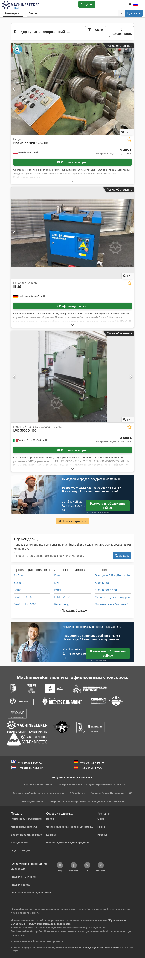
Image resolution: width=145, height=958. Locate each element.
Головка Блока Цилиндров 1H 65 (111, 793)
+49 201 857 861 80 (30, 768)
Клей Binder (103, 583)
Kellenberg (61, 604)
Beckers (19, 583)
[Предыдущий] (14, 89)
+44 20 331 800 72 (30, 762)
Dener (58, 575)
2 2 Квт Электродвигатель (36, 784)
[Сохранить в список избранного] (129, 139)
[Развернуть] (72, 181)
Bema (17, 590)
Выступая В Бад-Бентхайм (112, 575)
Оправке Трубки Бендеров (112, 597)
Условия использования (120, 947)
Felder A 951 (62, 597)
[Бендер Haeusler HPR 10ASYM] (72, 89)
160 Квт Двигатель (32, 801)
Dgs (56, 583)
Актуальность (122, 34)
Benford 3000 (23, 597)
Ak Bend (19, 575)
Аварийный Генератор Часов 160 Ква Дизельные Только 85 (87, 801)
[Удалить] (121, 13)
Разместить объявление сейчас (107, 506)
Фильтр (97, 30)
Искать (135, 13)
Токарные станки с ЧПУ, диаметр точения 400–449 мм (92, 784)
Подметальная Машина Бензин (115, 604)
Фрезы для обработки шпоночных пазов (38, 793)
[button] (141, 4)
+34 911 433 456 (91, 768)
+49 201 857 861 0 (92, 762)
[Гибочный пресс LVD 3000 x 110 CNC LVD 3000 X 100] (72, 376)
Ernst (57, 590)
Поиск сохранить (74, 521)
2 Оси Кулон (77, 793)
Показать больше (74, 610)
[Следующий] (130, 89)
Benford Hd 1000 (25, 604)
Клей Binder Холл (106, 590)
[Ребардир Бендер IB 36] (72, 233)
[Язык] (135, 4)
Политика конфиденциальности (89, 947)
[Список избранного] (130, 4)
